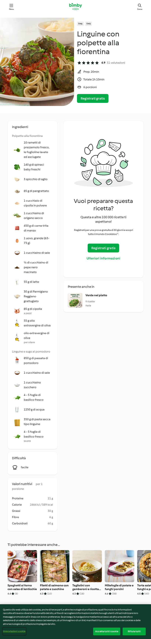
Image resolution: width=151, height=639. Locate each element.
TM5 (88, 23)
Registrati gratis (93, 98)
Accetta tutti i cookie (106, 631)
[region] (75, 621)
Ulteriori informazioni (103, 258)
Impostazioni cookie (14, 631)
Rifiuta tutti (134, 631)
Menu (11, 9)
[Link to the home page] (75, 6)
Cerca (139, 9)
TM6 (80, 23)
